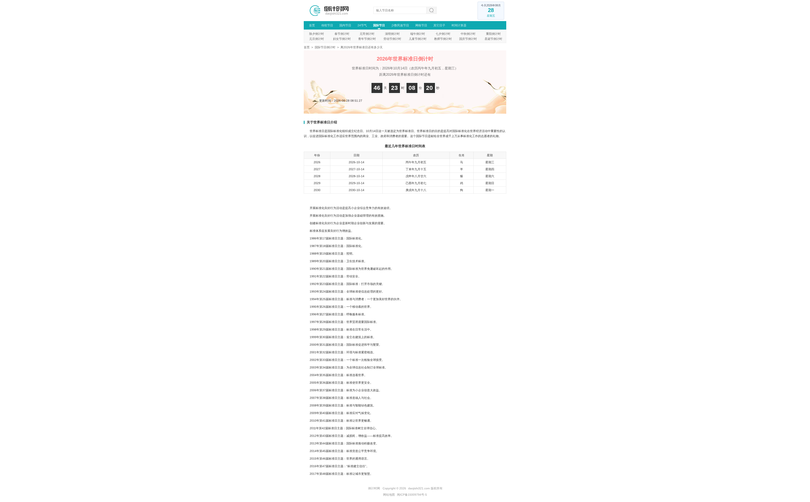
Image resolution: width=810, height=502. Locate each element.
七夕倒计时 (443, 33)
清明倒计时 (392, 33)
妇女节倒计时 (342, 38)
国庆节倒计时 (468, 38)
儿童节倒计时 (418, 38)
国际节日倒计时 (325, 47)
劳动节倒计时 (392, 38)
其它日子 (439, 25)
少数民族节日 (400, 25)
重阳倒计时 (493, 33)
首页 (312, 25)
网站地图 (389, 494)
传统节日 (327, 25)
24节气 (362, 25)
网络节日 (421, 25)
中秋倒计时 (468, 33)
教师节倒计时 (443, 38)
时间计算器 (459, 25)
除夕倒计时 (316, 33)
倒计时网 (374, 488)
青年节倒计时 (367, 38)
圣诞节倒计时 (493, 38)
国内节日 (345, 25)
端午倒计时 (417, 33)
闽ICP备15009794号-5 (412, 494)
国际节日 (379, 25)
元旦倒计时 (316, 38)
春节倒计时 (342, 33)
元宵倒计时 (367, 33)
